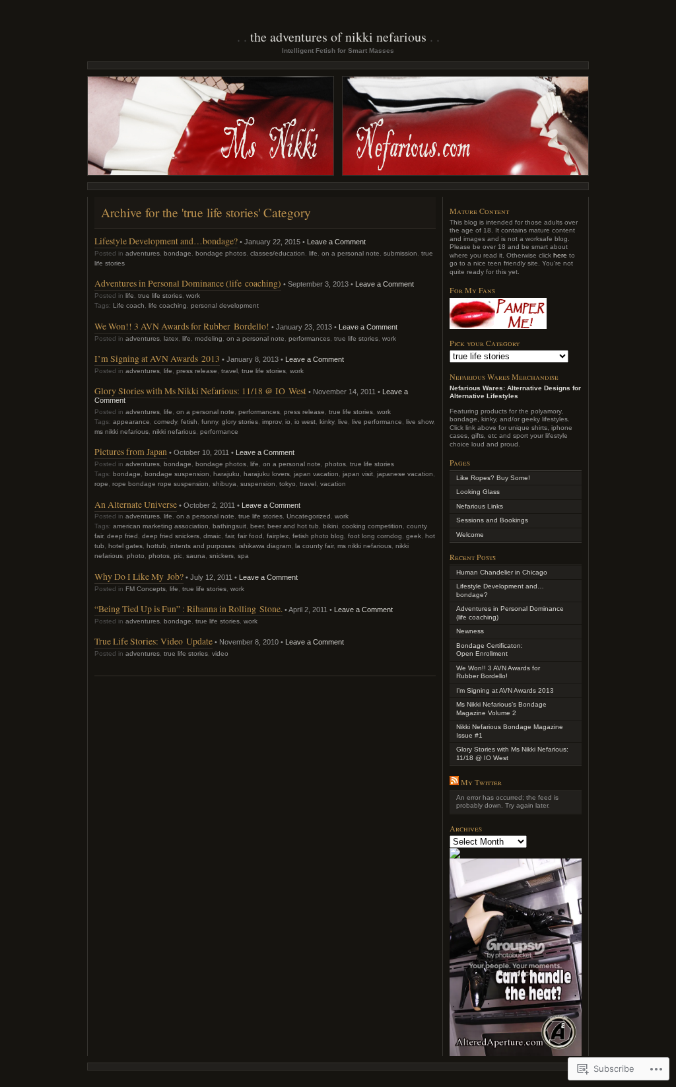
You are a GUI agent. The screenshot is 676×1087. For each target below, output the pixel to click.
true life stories (160, 295)
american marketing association (161, 526)
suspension (257, 483)
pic (178, 555)
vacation (333, 483)
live (343, 421)
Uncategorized (309, 516)
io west (305, 421)
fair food (250, 536)
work (193, 295)
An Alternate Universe (135, 504)
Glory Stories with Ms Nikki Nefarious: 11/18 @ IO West (200, 390)
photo (136, 555)
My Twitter (481, 782)
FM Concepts (145, 588)
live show (419, 421)
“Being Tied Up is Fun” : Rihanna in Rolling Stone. (188, 608)
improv (271, 421)
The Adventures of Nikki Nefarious (338, 37)
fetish (189, 421)
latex (171, 338)
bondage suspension (177, 473)
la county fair (314, 545)
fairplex (277, 536)
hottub (156, 545)
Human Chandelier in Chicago (501, 572)
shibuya (224, 483)
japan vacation (316, 473)
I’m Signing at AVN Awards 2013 (157, 358)
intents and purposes (202, 545)
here (560, 255)
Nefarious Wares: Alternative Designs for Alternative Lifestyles (515, 392)
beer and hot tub (293, 526)
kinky (327, 421)
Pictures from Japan (130, 451)
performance (219, 431)
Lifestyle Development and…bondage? (166, 240)
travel (229, 370)
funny (209, 421)
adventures (142, 253)
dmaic (212, 536)
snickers (221, 555)
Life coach (129, 305)
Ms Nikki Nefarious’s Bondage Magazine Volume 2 (501, 709)
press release (196, 370)
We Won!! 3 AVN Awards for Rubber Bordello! (181, 326)
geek (413, 536)
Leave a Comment (336, 242)
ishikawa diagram (265, 545)
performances (309, 338)
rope (101, 483)
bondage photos (220, 253)
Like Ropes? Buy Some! (493, 477)
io (287, 421)
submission (400, 253)
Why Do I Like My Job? (139, 576)
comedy (165, 421)
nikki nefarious (174, 431)
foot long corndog (375, 536)
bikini (330, 526)
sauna (195, 555)
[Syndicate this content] (454, 782)
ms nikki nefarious (121, 431)
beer (256, 526)
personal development (225, 305)
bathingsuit (229, 526)
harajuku (226, 473)
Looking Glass (478, 491)
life (313, 253)
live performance (377, 421)
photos (335, 464)
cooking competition (372, 526)
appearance (131, 421)
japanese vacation (405, 473)
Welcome (470, 534)
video (220, 653)
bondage (177, 253)
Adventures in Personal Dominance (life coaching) (187, 283)
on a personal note (350, 253)
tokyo (287, 483)
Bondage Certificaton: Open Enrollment (489, 650)
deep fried (122, 536)
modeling (208, 338)
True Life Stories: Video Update (153, 641)
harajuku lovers (267, 473)
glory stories (240, 421)
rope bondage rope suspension (160, 483)
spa (243, 555)
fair (229, 536)
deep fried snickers (170, 536)
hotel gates (125, 545)
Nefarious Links (479, 506)
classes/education (277, 253)
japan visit (358, 473)
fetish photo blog (318, 536)
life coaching (168, 305)
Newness (470, 631)
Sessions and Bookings (492, 520)
